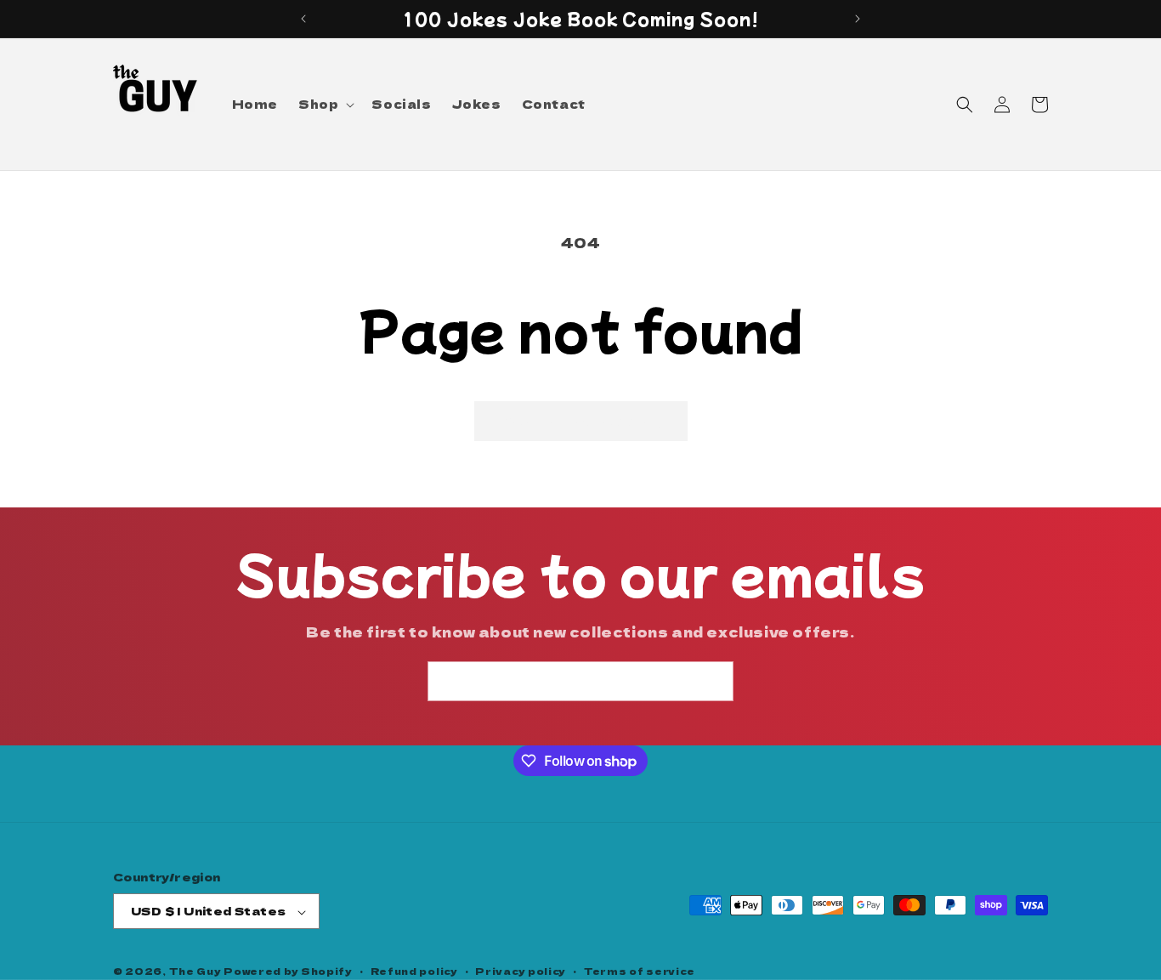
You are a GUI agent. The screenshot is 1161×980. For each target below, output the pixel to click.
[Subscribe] (714, 681)
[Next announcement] (857, 18)
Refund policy (414, 970)
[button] (324, 104)
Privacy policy (520, 970)
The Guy (196, 971)
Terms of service (639, 970)
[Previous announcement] (303, 18)
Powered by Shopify (288, 971)
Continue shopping (581, 420)
